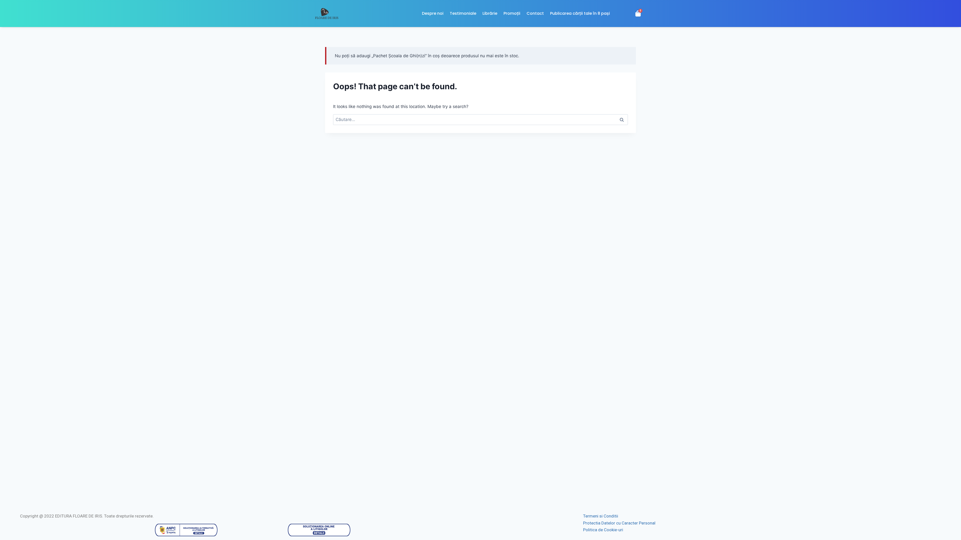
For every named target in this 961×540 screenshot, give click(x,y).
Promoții (512, 13)
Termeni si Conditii (600, 516)
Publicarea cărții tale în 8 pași (580, 13)
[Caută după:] (480, 119)
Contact (535, 13)
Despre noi (432, 13)
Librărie (490, 13)
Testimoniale (463, 13)
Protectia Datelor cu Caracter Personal (619, 523)
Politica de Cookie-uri (603, 529)
